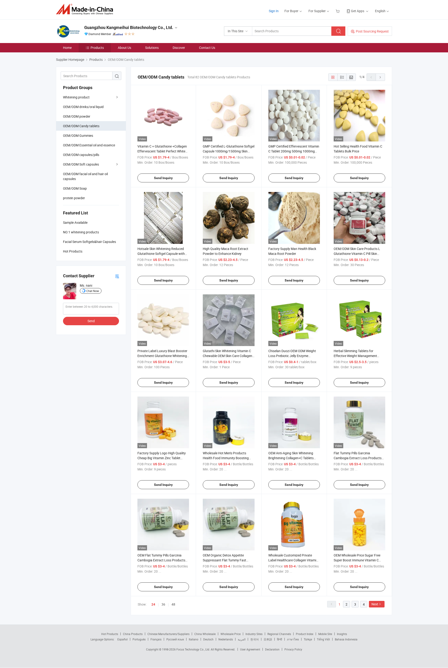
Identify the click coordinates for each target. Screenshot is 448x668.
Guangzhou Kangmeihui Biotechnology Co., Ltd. (128, 27)
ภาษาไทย (293, 639)
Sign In (274, 11)
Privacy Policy (293, 649)
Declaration (272, 649)
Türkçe (308, 639)
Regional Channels (279, 634)
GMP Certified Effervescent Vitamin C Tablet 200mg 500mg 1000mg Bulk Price (293, 151)
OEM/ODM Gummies (78, 135)
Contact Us (207, 47)
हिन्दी (279, 639)
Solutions (152, 47)
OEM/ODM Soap (75, 188)
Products (97, 47)
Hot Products (109, 634)
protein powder (74, 198)
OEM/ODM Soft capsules (81, 164)
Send (91, 321)
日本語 (268, 639)
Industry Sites (253, 634)
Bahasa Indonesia (346, 639)
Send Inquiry (163, 178)
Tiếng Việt (323, 639)
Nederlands (225, 639)
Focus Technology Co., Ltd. (193, 649)
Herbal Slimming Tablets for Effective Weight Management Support (355, 356)
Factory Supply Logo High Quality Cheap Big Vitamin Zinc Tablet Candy (161, 458)
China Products (133, 634)
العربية (241, 639)
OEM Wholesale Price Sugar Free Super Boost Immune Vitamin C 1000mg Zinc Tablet (357, 560)
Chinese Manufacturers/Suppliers (168, 634)
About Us (124, 47)
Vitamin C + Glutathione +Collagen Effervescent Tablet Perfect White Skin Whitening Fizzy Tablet (162, 151)
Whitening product (76, 97)
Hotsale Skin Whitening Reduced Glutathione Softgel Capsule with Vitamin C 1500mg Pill (161, 253)
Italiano (193, 639)
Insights (342, 634)
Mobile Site (325, 634)
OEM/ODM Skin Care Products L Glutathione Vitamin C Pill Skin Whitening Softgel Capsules (357, 253)
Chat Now (92, 291)
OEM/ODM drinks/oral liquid (83, 107)
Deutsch (208, 639)
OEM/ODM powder (76, 116)
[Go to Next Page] (380, 77)
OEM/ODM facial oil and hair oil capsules (85, 176)
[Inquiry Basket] (338, 11)
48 (173, 604)
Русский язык (175, 639)
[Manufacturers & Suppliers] (86, 9)
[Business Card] (117, 276)
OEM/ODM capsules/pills (81, 154)
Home (67, 47)
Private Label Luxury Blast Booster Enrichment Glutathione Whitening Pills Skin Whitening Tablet (162, 356)
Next (374, 604)
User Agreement (250, 649)
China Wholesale (205, 634)
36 (163, 604)
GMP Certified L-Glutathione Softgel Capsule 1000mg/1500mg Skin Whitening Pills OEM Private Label (228, 151)
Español (122, 639)
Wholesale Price (230, 634)
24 (153, 604)
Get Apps (357, 11)
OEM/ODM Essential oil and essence (89, 145)
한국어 (254, 639)
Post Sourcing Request (372, 31)
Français (155, 639)
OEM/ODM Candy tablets (81, 126)
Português (139, 639)
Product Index (304, 634)
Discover (179, 47)
